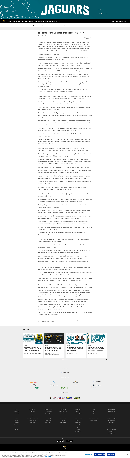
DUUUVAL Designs (78, 420)
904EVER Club (78, 431)
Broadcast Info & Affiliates (94, 418)
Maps (32, 415)
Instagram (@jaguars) (111, 413)
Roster (16, 409)
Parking (32, 413)
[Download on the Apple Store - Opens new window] (60, 441)
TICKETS (63, 407)
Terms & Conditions (111, 433)
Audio (94, 415)
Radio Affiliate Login (94, 420)
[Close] (127, 454)
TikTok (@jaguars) (111, 420)
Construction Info (48, 411)
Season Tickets (63, 413)
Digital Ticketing (63, 422)
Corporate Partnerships (111, 429)
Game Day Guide (32, 409)
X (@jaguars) (111, 415)
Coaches (16, 418)
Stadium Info (32, 411)
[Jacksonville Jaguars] (65, 447)
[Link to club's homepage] (3, 21)
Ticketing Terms (63, 420)
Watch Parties (32, 422)
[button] (63, 359)
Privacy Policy (111, 431)
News (94, 409)
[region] (65, 454)
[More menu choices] (59, 21)
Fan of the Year (78, 422)
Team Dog (16, 429)
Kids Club (78, 429)
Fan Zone (78, 411)
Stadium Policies (48, 422)
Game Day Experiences (78, 418)
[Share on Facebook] (82, 38)
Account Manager (63, 409)
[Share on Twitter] (85, 38)
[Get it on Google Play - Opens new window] (69, 442)
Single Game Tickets (63, 411)
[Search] (110, 21)
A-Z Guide (48, 415)
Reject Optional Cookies (100, 454)
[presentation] (106, 360)
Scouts (16, 420)
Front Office (16, 422)
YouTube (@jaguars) (111, 411)
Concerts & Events (48, 413)
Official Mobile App (111, 409)
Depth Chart (16, 415)
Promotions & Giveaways (78, 415)
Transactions (16, 411)
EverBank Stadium (48, 420)
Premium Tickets (63, 418)
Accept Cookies (111, 454)
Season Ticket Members (78, 424)
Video (94, 413)
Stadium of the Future (48, 409)
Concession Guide (32, 420)
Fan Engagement (78, 409)
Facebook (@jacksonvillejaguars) (111, 418)
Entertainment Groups (78, 413)
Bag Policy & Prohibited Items (32, 418)
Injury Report (16, 413)
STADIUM (48, 407)
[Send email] (87, 38)
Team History (16, 424)
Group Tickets (62, 415)
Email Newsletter (111, 424)
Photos (94, 411)
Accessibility (48, 418)
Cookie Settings (88, 454)
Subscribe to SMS (111, 422)
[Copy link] (90, 38)
